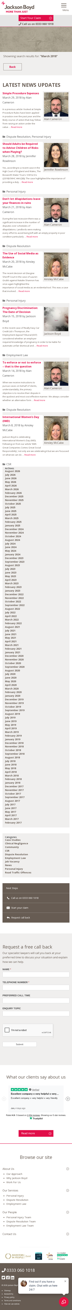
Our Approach (14, 1173)
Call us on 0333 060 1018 (25, 897)
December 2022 (14, 594)
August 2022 (12, 608)
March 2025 (12, 518)
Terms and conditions (12, 1300)
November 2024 (14, 532)
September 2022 (14, 605)
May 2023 (10, 576)
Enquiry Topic (12, 1008)
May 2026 (10, 481)
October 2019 (13, 706)
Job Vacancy (12, 861)
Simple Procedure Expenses (21, 93)
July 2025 (10, 507)
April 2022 (11, 616)
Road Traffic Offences (18, 872)
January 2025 (12, 525)
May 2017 (10, 811)
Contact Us (9, 1234)
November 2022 (14, 598)
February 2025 (13, 521)
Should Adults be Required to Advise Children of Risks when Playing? (20, 148)
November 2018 (14, 746)
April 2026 (11, 485)
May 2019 (10, 724)
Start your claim (19, 907)
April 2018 (11, 771)
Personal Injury (41, 136)
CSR (8, 464)
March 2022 (12, 619)
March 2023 (12, 583)
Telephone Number (16, 982)
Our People (10, 1212)
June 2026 (10, 478)
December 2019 (14, 699)
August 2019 (12, 713)
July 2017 (10, 804)
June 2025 (10, 511)
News (8, 865)
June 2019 (10, 721)
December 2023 (14, 558)
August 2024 (12, 540)
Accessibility (8, 1294)
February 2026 (13, 492)
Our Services (10, 1190)
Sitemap (7, 1290)
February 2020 (13, 692)
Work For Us (13, 1182)
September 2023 (14, 561)
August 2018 (12, 757)
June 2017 (10, 808)
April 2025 (11, 514)
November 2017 (14, 790)
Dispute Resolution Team (21, 1221)
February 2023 (13, 587)
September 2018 (14, 753)
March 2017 (12, 819)
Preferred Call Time (16, 995)
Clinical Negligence (16, 843)
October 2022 (13, 601)
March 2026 (12, 489)
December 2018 (14, 743)
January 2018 (12, 782)
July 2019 (10, 717)
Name (7, 969)
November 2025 (14, 500)
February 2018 (13, 779)
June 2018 (10, 764)
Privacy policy (9, 1297)
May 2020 (10, 681)
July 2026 (10, 474)
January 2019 (12, 739)
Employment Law (17, 355)
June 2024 (10, 547)
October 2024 (13, 536)
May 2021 (10, 637)
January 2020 (12, 695)
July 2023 (10, 568)
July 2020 (10, 674)
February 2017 (13, 822)
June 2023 (10, 572)
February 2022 (13, 623)
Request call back (20, 917)
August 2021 (12, 626)
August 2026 (12, 471)
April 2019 (11, 728)
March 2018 (12, 775)
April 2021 (11, 641)
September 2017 (14, 797)
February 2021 (13, 648)
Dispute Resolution (18, 136)
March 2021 (12, 645)
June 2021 (10, 634)
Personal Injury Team (18, 1217)
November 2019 (14, 703)
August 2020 (12, 670)
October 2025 (13, 503)
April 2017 (11, 815)
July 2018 (10, 761)
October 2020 (13, 663)
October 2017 (13, 793)
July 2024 (10, 543)
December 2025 (14, 496)
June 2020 (10, 677)
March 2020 (12, 688)
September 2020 (14, 666)
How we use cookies (11, 1304)
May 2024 (10, 550)
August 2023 (12, 565)
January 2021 (12, 652)
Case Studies (13, 839)
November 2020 (14, 659)
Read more (16, 127)
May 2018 (10, 768)
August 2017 (12, 800)
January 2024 (12, 554)
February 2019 (13, 735)
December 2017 (14, 786)
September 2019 (14, 710)
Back (12, 67)
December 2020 (14, 655)
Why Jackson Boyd (16, 1178)
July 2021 (10, 630)
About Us (8, 1169)
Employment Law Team (20, 1225)
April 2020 (11, 685)
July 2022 (10, 612)
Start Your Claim (30, 18)
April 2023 (11, 579)
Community (12, 847)
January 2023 (12, 590)
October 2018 (13, 750)
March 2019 (12, 732)
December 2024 (14, 529)
